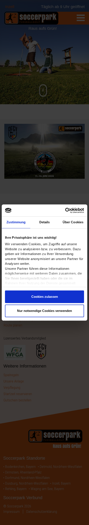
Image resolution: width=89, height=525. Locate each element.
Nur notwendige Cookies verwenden (44, 311)
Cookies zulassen (44, 296)
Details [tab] (44, 222)
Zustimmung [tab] (16, 222)
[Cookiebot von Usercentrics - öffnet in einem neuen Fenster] (65, 210)
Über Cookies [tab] (73, 222)
